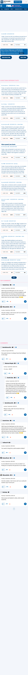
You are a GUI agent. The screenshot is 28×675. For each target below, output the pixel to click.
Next (14, 277)
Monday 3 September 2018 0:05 (8, 495)
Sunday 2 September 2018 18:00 (8, 288)
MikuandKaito (6, 307)
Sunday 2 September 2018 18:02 (8, 446)
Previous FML (6, 57)
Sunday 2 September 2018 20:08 (8, 310)
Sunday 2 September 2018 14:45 (10, 366)
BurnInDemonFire (7, 347)
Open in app (18, 1)
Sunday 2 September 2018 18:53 (8, 461)
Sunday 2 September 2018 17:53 (12, 381)
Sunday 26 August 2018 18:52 (7, 350)
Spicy (12, 9)
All (2, 9)
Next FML (23, 57)
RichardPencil (6, 458)
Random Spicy (18, 9)
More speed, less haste (8, 144)
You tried (4, 258)
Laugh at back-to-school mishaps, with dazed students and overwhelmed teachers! (12, 52)
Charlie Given (6, 285)
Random (6, 9)
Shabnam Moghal (9, 363)
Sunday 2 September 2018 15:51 (10, 406)
